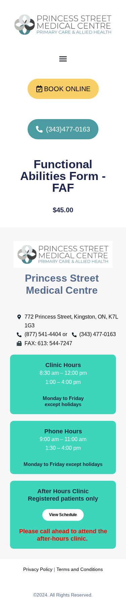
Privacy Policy (37, 569)
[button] (63, 58)
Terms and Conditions (79, 569)
